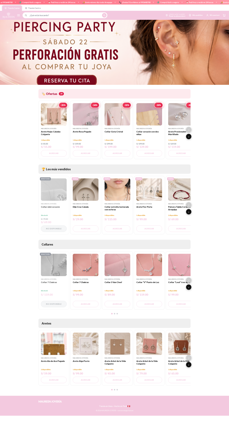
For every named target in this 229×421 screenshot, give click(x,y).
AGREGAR (54, 153)
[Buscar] (104, 15)
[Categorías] (18, 15)
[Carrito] (224, 15)
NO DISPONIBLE (54, 229)
